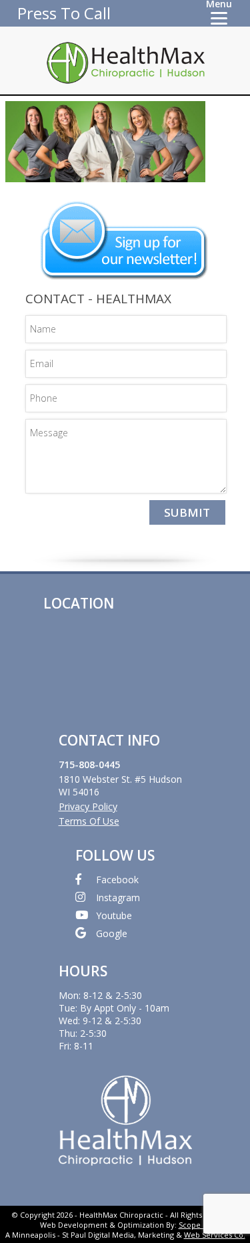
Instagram (118, 897)
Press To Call (64, 13)
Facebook (117, 879)
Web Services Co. (214, 1235)
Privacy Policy (88, 806)
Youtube (114, 915)
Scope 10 (195, 1225)
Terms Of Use (89, 821)
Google (111, 933)
